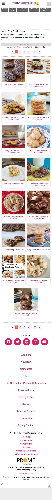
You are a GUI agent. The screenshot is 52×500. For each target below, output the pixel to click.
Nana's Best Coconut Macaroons (38, 152)
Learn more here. (26, 473)
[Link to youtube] (44, 341)
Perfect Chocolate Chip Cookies (13, 218)
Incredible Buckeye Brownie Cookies (26, 315)
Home (3, 31)
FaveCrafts (26, 437)
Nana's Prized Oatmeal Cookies (38, 282)
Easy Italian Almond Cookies (38, 250)
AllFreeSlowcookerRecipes (26, 454)
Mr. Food (26, 447)
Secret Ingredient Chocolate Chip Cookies (13, 119)
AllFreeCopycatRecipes (26, 451)
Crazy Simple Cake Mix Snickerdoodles (13, 152)
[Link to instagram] (35, 341)
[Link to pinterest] (26, 341)
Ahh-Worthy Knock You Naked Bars (38, 86)
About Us (26, 354)
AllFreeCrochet (26, 440)
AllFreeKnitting (26, 444)
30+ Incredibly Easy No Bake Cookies (13, 282)
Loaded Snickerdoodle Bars (13, 184)
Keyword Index (26, 390)
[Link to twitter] (17, 341)
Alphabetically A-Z (13, 47)
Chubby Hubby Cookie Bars (13, 250)
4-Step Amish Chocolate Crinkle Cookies (38, 218)
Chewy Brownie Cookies (13, 85)
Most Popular (40, 47)
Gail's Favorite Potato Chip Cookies (38, 119)
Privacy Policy (26, 397)
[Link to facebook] (8, 341)
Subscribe (26, 404)
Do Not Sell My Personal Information (26, 383)
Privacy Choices (26, 425)
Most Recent (27, 47)
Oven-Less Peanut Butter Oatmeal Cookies (38, 185)
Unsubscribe (26, 418)
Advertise (26, 361)
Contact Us (26, 368)
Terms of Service (26, 411)
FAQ (26, 376)
